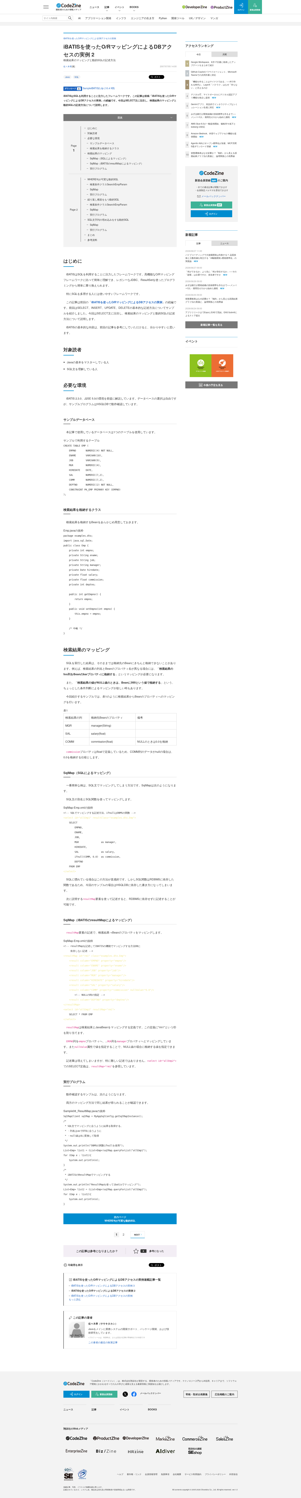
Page (74, 209)
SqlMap (94, 189)
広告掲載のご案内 (224, 1394)
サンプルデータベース (102, 143)
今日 (198, 54)
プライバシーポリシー (215, 1474)
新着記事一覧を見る (211, 324)
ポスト (157, 76)
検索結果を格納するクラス (104, 148)
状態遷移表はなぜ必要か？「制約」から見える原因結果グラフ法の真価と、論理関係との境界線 (214, 154)
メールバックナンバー (213, 196)
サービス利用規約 (193, 1474)
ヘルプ (120, 1474)
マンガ (214, 18)
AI (79, 18)
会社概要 (177, 1474)
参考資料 (92, 240)
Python (163, 18)
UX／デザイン (197, 18)
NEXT (137, 1234)
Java (67, 76)
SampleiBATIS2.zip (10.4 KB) (99, 88)
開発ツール (177, 18)
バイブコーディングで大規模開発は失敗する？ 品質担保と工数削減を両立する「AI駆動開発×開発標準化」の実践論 (211, 257)
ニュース (94, 7)
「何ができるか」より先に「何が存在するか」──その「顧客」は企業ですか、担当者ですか (211, 273)
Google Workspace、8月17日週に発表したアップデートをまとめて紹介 (213, 63)
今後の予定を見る (213, 385)
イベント (119, 7)
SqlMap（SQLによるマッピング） (109, 158)
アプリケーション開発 (98, 18)
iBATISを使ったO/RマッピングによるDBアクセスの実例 (126, 302)
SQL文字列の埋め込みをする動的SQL (108, 219)
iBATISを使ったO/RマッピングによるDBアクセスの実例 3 (103, 1285)
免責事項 (165, 1474)
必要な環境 (93, 138)
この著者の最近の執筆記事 (103, 1342)
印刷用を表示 (75, 1265)
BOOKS (134, 7)
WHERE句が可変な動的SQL (102, 179)
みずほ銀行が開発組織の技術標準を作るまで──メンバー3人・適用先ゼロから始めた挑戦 (213, 115)
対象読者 (92, 133)
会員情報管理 (151, 1474)
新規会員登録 (212, 205)
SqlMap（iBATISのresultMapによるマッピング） (116, 163)
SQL (77, 76)
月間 (224, 54)
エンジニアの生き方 (142, 18)
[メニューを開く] (46, 7)
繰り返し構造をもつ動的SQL (103, 199)
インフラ (121, 18)
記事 (107, 7)
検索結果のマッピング (99, 153)
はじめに (92, 128)
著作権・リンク (134, 1474)
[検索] (70, 18)
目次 (120, 117)
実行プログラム (98, 168)
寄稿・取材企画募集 (197, 1394)
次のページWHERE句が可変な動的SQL (120, 1218)
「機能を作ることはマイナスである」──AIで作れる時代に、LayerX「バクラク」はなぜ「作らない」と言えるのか (214, 84)
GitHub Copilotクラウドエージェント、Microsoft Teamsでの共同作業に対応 (213, 73)
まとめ (91, 235)
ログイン (213, 213)
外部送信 (233, 1474)
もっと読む (75, 1299)
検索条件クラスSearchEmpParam (108, 184)
